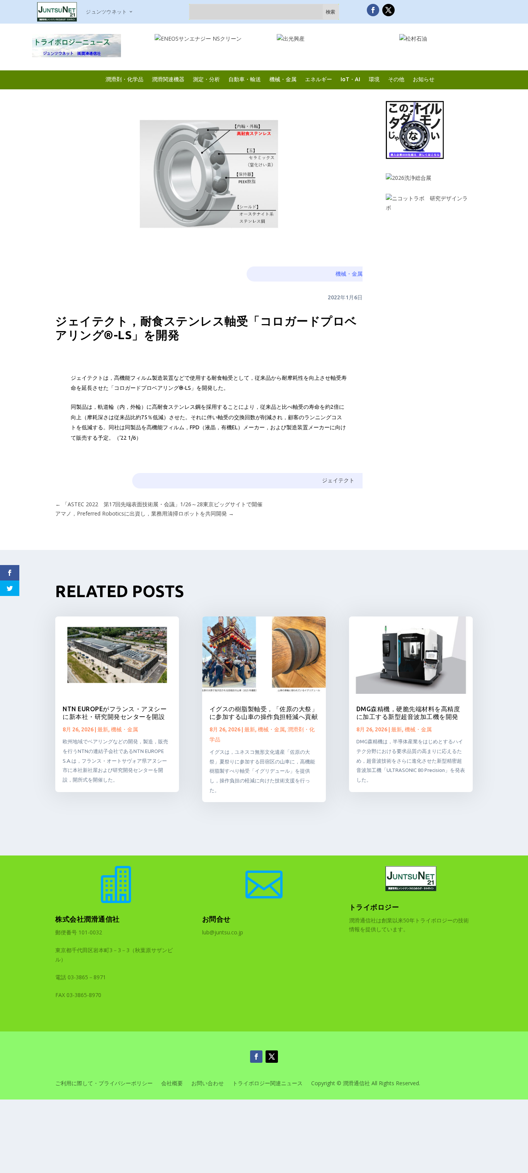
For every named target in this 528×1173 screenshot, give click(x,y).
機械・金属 (282, 79)
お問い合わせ (207, 1084)
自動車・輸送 (244, 79)
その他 (396, 79)
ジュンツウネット (106, 11)
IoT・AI (350, 79)
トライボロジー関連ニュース (267, 1084)
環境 (374, 79)
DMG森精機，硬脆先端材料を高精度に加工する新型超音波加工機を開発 (408, 712)
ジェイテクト (338, 480)
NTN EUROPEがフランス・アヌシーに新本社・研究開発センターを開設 (115, 712)
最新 (102, 729)
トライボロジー (374, 907)
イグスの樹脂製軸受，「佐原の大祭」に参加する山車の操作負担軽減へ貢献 (263, 712)
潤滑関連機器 (168, 79)
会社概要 (172, 1084)
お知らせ (423, 79)
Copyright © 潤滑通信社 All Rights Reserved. (365, 1084)
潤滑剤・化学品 (124, 79)
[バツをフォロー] (388, 10)
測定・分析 (206, 79)
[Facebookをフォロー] (373, 10)
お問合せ (216, 919)
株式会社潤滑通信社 (87, 919)
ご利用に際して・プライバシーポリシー (104, 1084)
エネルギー (318, 79)
